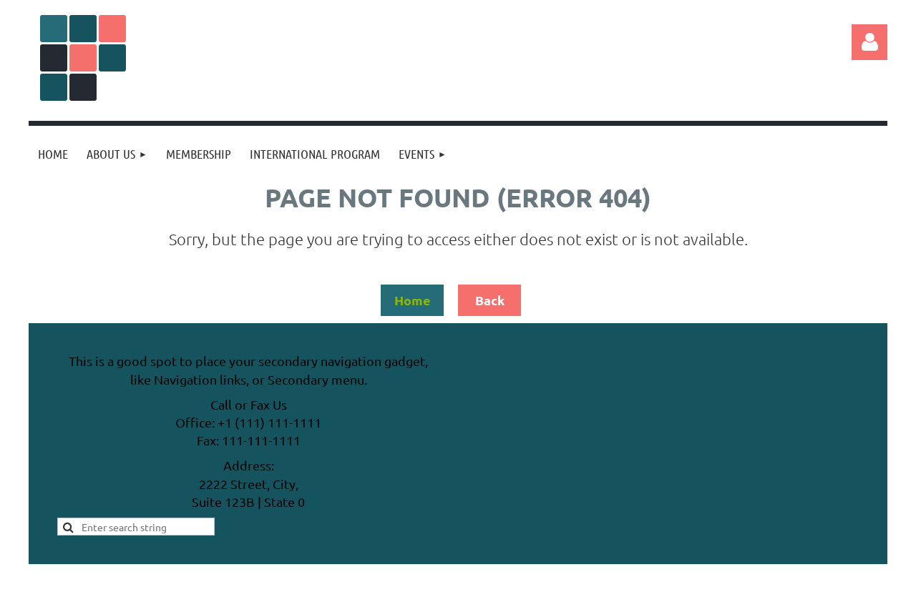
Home (412, 300)
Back (490, 300)
